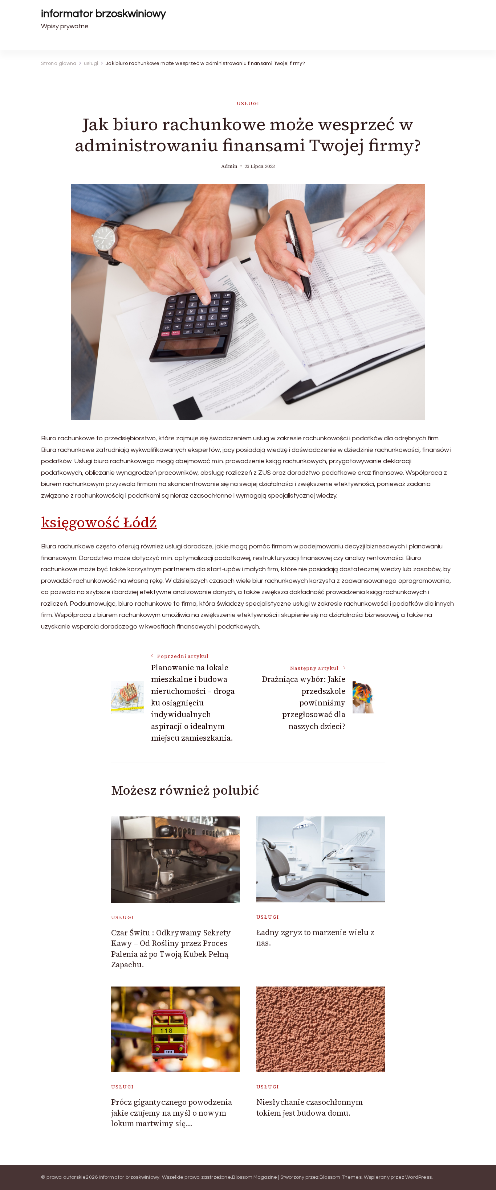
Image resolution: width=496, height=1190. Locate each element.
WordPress (418, 1177)
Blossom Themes (341, 1177)
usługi (248, 103)
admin (229, 166)
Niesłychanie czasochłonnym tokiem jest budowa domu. (309, 1107)
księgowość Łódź (99, 522)
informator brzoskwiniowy (103, 13)
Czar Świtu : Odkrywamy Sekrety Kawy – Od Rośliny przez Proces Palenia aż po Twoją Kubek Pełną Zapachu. (171, 948)
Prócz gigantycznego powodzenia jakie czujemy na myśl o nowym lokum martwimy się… (171, 1113)
